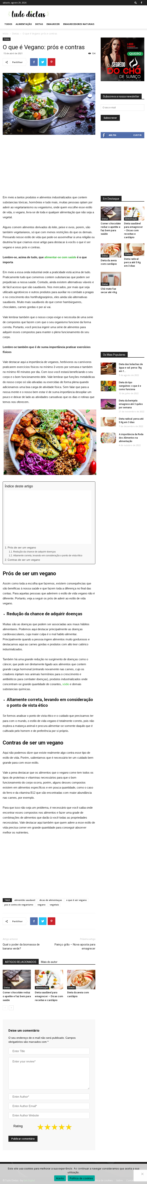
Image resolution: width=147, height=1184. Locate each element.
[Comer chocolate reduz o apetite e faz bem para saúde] (17, 979)
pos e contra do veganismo (18, 904)
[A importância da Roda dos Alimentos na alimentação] (108, 438)
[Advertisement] (99, 14)
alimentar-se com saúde (60, 257)
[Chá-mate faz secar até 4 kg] (111, 279)
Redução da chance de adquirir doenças (34, 551)
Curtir (137, 135)
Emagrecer (53, 24)
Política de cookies (81, 1178)
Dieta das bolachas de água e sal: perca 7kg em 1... (131, 368)
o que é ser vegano (76, 900)
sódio (65, 684)
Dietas (39, 24)
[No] (142, 1174)
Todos (8, 24)
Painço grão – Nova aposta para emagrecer (75, 946)
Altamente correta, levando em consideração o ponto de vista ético (47, 555)
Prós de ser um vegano (22, 547)
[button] (136, 2)
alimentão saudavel (24, 900)
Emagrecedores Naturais (78, 24)
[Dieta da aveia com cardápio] (81, 979)
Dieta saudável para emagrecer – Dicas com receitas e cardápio (49, 996)
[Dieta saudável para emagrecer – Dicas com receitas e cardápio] (49, 979)
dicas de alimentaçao (50, 900)
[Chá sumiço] (122, 80)
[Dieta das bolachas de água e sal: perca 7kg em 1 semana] (108, 369)
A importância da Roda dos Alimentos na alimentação (131, 438)
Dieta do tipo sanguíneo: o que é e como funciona (130, 386)
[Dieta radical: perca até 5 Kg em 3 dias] (134, 249)
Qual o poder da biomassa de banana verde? (21, 946)
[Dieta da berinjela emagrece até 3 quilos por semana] (108, 404)
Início (5, 33)
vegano (42, 904)
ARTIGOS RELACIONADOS (20, 961)
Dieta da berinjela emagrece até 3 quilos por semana (131, 404)
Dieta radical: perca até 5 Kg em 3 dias (132, 262)
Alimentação (24, 24)
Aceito (60, 1178)
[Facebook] (141, 2)
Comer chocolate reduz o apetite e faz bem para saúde (17, 996)
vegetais (54, 904)
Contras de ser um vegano (24, 559)
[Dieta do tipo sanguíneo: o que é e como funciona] (108, 386)
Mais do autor (49, 961)
